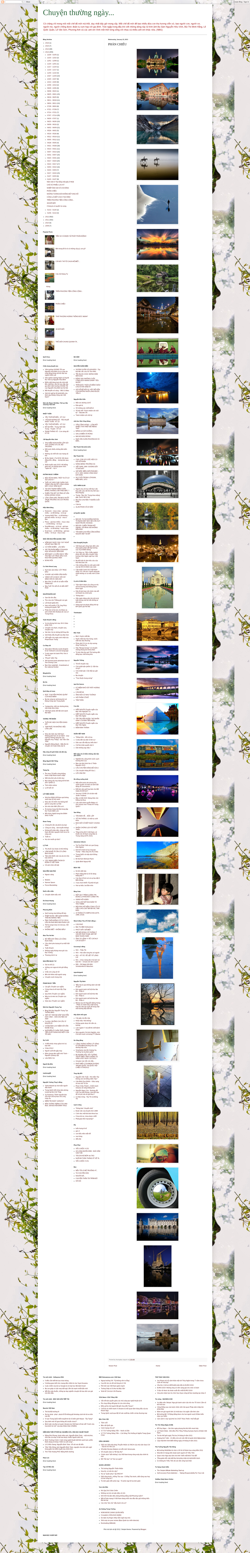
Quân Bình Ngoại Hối (83, 861)
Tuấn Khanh (49, 948)
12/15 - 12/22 (52, 58)
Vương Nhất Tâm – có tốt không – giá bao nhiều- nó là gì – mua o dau (57, 517)
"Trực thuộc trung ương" (84, 678)
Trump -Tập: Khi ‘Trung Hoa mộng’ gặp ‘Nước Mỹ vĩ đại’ (88, 496)
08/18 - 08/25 (52, 97)
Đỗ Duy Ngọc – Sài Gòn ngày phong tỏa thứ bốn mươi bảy (177, 1428)
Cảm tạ (78, 504)
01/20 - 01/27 (52, 179)
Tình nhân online (51, 785)
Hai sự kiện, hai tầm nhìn (84, 885)
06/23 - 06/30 (52, 121)
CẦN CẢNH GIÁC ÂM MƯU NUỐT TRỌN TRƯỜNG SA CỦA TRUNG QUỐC (57, 499)
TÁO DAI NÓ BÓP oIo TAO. (85, 1156)
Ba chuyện (79, 675)
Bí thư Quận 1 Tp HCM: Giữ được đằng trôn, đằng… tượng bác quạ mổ (56, 460)
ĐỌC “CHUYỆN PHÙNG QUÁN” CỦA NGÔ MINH (56, 695)
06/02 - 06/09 (52, 127)
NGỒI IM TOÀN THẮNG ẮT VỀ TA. (88, 1158)
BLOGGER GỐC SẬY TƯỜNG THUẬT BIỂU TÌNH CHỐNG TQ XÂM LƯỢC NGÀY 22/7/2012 (87, 1056)
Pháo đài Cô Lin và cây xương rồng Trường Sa (86, 644)
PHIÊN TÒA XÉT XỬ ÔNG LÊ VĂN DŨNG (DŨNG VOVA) (57, 494)
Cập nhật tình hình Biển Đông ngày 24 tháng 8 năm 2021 (177, 1441)
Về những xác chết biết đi (85, 408)
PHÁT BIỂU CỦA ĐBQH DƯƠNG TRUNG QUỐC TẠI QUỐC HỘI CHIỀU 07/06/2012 (87, 1065)
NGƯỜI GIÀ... (80, 1176)
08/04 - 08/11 (52, 103)
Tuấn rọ (47, 837)
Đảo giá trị (79, 405)
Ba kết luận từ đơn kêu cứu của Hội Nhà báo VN (87, 561)
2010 (47, 223)
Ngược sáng (49, 874)
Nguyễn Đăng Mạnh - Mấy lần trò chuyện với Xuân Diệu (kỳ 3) (56, 745)
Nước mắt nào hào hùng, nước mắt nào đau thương (87, 640)
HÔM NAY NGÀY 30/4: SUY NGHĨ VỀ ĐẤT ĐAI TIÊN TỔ (57, 543)
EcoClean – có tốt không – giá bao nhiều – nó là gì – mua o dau (57, 532)
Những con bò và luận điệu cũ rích (113, 1493)
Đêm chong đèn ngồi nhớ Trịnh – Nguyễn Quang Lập (56, 1054)
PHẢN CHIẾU (52, 191)
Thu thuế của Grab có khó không (56, 849)
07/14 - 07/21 (52, 112)
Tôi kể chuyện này (82, 664)
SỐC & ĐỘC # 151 (82, 1161)
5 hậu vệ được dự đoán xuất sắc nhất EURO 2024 (174, 1390)
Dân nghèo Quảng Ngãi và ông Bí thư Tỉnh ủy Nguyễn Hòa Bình (57, 379)
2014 (47, 49)
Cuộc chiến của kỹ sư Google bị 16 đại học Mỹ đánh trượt (65, 1386)
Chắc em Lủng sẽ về (52, 972)
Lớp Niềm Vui (50, 1058)
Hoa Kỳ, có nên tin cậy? (109, 1471)
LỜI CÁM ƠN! (80, 773)
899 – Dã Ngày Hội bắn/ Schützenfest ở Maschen (84, 965)
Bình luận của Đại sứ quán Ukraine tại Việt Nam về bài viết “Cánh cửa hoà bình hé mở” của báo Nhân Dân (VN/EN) (69, 1425)
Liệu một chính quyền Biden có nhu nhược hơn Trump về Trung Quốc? (87, 804)
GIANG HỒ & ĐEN (82, 899)
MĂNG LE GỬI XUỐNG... (84, 431)
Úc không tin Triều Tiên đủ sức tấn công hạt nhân (174, 1461)
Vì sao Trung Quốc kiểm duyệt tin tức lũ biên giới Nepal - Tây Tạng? (69, 1419)
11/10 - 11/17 (52, 70)
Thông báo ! (80, 596)
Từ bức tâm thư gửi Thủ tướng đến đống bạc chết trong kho (88, 653)
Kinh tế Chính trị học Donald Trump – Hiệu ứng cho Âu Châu (87, 851)
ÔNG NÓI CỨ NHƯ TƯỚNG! (86, 695)
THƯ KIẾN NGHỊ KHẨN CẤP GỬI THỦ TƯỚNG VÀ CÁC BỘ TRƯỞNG (56, 445)
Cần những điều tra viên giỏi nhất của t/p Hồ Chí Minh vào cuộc (87, 566)
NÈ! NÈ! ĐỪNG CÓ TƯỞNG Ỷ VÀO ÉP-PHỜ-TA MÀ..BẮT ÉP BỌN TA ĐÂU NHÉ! (86, 934)
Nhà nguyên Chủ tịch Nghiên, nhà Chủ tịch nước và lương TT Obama (88, 1033)
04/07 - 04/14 (52, 152)
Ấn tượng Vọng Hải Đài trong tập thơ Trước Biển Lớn (56, 810)
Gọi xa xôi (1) (49, 965)
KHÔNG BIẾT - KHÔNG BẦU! (55, 929)
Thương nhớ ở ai (51, 955)
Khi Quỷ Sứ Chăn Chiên (109, 1490)
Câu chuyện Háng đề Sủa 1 (85, 771)
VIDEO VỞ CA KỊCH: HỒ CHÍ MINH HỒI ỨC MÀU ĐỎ (55, 578)
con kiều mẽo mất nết (83, 1134)
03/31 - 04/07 (52, 155)
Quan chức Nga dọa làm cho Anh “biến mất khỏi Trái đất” (177, 1456)
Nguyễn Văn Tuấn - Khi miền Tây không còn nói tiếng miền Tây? (87, 1078)
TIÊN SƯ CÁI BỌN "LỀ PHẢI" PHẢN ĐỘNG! (71, 236)
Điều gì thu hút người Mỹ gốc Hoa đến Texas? (117, 1406)
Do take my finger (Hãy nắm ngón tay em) (115, 1518)
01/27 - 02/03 (52, 176)
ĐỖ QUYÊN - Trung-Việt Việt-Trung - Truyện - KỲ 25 (55, 428)
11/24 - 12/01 (52, 64)
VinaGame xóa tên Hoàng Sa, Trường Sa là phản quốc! (86, 1051)
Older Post (202, 1366)
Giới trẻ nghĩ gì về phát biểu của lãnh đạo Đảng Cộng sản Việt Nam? (56, 395)
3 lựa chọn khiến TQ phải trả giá (87, 883)
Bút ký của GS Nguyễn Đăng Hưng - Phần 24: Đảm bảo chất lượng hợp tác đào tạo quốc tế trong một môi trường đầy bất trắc (88, 1005)
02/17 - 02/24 (52, 173)
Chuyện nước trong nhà (53, 977)
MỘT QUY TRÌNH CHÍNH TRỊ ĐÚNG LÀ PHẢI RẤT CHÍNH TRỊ (87, 896)
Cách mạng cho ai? (108, 1428)
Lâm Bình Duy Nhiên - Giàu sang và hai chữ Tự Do (87, 1082)
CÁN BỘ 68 (80, 692)
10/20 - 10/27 (52, 79)
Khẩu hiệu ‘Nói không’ (83, 1021)
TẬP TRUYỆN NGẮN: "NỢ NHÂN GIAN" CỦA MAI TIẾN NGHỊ (87, 719)
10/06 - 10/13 (52, 85)
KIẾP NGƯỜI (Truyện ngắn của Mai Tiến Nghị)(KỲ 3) (87, 710)
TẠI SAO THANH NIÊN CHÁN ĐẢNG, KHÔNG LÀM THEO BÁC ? (57, 490)
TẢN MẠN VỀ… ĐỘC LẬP (85, 816)
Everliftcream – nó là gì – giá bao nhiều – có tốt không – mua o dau (56, 527)
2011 (47, 220)
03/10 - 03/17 (52, 164)
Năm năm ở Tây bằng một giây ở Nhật (60, 182)
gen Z (78, 1131)
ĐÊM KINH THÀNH (82, 728)
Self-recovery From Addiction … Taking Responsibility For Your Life (180, 1473)
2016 (47, 43)
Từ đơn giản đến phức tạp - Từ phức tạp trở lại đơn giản (120, 1481)
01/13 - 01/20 (52, 210)
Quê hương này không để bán (55, 913)
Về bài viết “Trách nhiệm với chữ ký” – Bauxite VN (87, 411)
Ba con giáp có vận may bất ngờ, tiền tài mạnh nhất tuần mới (66, 1388)
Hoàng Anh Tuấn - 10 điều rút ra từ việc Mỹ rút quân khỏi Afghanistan (181, 1438)
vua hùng (79, 1136)
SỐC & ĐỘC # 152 (82, 1148)
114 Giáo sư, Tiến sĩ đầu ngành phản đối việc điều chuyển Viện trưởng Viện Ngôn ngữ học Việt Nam (87, 555)
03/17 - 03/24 (52, 161)
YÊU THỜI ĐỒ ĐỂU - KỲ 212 (55, 417)
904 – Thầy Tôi (81, 950)
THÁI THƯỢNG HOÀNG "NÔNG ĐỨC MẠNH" (72, 316)
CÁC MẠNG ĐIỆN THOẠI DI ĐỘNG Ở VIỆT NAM (55, 861)
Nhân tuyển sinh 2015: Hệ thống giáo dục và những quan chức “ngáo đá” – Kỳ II (56, 466)
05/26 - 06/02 (52, 130)
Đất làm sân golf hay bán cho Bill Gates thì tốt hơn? (87, 790)
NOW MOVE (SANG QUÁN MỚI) (112, 1512)
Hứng (48, 286)
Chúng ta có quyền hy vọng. (57, 206)
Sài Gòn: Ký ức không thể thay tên (57, 632)
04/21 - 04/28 (52, 146)
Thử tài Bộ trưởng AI (52, 1412)
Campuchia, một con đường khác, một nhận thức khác (57, 707)
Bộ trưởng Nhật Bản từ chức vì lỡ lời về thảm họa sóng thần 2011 (180, 1450)
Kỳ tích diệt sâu (81, 871)
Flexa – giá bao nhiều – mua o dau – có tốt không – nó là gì (57, 523)
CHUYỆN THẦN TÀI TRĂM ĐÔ (86, 1178)
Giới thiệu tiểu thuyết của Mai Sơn (57, 635)
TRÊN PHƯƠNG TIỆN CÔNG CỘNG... (60, 200)
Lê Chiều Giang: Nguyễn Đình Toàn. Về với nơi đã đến (64, 1444)
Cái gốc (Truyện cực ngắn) (54, 987)
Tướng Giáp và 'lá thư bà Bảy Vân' (113, 1388)
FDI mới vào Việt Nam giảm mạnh (113, 1386)
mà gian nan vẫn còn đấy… (85, 1061)
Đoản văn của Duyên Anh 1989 (87, 1111)
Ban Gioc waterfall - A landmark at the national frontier (57, 666)
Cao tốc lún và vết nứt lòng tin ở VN (113, 1383)
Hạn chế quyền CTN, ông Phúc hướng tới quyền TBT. (56, 606)
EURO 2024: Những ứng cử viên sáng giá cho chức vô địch (178, 1388)
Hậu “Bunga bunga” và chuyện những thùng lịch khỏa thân (86, 649)
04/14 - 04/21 (52, 149)
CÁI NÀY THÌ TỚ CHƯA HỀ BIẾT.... (68, 261)
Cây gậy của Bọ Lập (83, 1018)
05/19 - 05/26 (52, 134)
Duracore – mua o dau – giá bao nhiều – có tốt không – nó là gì (56, 512)
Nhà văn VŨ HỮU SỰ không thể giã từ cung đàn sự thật (56, 803)
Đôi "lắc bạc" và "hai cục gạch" (111, 1459)
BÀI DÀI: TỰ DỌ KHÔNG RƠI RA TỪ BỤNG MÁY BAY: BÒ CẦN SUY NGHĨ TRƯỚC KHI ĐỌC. (88, 521)
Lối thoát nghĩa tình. (52, 603)
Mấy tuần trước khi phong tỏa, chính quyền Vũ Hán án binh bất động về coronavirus (87, 784)
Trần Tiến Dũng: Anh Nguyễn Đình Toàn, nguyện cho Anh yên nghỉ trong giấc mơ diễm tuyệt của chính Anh (68, 1448)
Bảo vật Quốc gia (107, 1425)
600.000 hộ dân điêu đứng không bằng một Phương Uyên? (122, 1496)
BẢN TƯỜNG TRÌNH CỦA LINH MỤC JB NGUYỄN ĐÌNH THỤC (56, 1105)
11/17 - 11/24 (52, 67)
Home (158, 1366)
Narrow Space (50, 882)
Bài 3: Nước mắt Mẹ (83, 636)
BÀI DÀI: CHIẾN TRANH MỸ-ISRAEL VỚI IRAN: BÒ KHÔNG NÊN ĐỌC (87, 527)
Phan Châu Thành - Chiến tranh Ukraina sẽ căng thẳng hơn (87, 1087)
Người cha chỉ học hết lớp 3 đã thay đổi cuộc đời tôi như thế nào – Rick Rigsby (88, 491)
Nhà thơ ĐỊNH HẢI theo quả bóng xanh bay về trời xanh (57, 798)
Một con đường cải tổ (83, 403)
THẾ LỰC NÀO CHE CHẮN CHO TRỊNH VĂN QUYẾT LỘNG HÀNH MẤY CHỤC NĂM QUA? (57, 484)
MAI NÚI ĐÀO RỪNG (83, 436)
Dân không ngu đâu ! (83, 748)
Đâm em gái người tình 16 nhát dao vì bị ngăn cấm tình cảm (178, 1412)
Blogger (143, 1529)
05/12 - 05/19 (52, 137)
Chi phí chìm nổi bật (52, 865)
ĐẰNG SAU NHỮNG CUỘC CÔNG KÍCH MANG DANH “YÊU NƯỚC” (87, 380)
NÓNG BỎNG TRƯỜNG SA (85, 464)
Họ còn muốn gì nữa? (52, 839)
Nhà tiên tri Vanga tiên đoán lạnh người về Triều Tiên (176, 1453)
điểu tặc (78, 1139)
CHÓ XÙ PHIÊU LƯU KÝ (55, 185)
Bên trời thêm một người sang (55, 974)
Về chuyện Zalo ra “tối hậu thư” (112, 1452)
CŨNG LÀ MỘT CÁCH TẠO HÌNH (58, 197)
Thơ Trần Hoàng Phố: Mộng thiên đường (59, 1452)
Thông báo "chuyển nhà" (84, 1108)
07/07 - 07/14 (52, 115)
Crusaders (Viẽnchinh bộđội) (111, 1515)
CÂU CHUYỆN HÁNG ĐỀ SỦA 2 (87, 768)
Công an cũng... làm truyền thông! (57, 828)
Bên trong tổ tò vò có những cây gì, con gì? (71, 249)
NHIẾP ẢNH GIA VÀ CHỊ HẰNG (58, 188)
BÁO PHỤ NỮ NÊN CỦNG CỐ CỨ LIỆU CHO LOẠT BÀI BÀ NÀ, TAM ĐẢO (88, 908)
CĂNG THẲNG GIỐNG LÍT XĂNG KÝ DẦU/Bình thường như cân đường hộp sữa (87, 1045)
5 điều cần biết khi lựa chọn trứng (57, 1381)
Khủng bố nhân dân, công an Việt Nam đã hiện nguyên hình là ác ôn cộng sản (57, 832)
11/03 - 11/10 (52, 73)
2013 (47, 52)
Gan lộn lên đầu (50, 597)
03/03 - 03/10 (52, 167)
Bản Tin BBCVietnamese (84, 927)
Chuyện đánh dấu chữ (53, 895)
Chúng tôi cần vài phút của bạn (56, 825)
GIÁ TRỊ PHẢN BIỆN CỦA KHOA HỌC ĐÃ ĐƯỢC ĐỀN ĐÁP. (56, 550)
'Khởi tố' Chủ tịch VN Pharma (111, 1391)
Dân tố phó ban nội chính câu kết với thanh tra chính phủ (87, 592)
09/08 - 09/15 (52, 91)
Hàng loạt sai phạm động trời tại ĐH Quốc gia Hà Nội (87, 605)
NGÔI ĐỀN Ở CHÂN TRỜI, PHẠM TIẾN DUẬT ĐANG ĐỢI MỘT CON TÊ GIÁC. (57, 1032)
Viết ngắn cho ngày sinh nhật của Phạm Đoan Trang (56, 638)
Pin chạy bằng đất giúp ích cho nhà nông (115, 1403)
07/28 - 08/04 (52, 106)
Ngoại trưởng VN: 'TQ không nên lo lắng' (115, 1381)
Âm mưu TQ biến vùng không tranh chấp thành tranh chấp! (55, 774)
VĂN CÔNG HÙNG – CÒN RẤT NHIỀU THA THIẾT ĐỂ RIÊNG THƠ (87, 426)
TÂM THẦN (80, 700)
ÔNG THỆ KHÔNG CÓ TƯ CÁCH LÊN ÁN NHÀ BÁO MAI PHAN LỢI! (57, 921)
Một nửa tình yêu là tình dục (54, 778)
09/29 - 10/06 (52, 88)
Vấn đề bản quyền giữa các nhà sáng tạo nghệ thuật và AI (121, 1401)
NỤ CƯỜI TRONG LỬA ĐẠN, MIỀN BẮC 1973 (86, 478)
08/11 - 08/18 (52, 100)
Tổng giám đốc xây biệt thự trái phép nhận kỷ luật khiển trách (178, 1458)
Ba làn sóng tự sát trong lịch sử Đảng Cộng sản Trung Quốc (56, 700)
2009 (47, 226)
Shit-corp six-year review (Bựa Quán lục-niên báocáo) (120, 1520)
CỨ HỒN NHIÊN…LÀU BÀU (55, 547)
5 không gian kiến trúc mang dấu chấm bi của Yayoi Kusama (66, 1383)
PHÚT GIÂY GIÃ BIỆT (83, 930)
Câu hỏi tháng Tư (62, 274)
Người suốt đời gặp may (53, 1051)
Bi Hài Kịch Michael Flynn (85, 859)
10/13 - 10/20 (52, 82)
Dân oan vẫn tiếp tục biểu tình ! (87, 742)
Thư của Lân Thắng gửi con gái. (56, 600)
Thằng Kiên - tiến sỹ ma (84, 737)
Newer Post (113, 1366)
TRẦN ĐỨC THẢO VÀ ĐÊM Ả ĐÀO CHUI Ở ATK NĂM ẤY (88, 386)
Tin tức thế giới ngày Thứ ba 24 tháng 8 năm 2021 (174, 1435)
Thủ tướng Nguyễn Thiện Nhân (112, 1468)
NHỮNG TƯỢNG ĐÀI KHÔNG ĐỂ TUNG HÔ (62, 194)
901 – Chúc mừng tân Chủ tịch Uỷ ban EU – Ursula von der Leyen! (88, 961)
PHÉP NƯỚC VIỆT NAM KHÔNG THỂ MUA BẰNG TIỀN (56, 917)
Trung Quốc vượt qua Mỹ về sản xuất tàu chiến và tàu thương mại (124, 1413)
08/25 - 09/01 (52, 94)
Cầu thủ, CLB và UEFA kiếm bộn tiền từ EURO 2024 (175, 1385)
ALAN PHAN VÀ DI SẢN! (84, 507)
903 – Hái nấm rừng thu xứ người (87, 953)
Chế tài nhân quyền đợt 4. (85, 745)
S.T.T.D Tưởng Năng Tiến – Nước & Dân (115, 1431)
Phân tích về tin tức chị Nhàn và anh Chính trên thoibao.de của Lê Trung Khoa (57, 612)
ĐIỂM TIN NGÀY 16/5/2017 (54, 1101)
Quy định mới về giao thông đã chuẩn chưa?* (61, 1421)
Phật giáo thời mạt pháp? (84, 1119)
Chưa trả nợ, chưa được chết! (86, 1116)
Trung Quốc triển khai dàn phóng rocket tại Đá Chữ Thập (56, 1091)
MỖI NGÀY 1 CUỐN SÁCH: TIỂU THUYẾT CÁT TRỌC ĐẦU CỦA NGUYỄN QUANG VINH (56, 556)
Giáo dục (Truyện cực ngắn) (55, 1001)
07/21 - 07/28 (52, 109)
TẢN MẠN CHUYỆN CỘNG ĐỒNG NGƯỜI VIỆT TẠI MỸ (88, 533)
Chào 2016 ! (49, 1048)
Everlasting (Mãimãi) (108, 1523)
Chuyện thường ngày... (78, 12)
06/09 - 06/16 (52, 124)
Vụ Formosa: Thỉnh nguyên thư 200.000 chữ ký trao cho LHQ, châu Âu (56, 1096)
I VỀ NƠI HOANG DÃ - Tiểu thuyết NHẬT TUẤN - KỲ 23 (57, 420)
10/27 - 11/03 (52, 76)
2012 (47, 217)
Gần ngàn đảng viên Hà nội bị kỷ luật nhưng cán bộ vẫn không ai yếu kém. (87, 600)
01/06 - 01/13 (52, 213)
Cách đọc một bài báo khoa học (87, 1113)
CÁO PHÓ (79, 924)
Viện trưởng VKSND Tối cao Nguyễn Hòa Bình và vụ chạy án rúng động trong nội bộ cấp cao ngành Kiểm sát (56, 372)
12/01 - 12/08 (52, 61)
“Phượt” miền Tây (51, 658)
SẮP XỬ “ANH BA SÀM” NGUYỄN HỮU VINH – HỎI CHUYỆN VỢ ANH (57, 1017)
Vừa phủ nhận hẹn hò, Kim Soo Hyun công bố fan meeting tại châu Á (181, 1393)
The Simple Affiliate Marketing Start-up (170, 1470)
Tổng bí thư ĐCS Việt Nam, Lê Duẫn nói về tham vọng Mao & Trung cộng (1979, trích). (86, 834)
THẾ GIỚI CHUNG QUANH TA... (67, 342)
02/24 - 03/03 (52, 170)
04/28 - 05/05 (52, 143)
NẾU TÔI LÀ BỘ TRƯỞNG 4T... (87, 1170)
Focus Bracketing (51, 885)
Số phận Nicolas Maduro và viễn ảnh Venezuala (118, 1449)
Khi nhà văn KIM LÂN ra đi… (55, 806)
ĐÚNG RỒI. (49, 560)
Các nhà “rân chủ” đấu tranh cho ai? (113, 1503)
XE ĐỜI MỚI (51, 203)
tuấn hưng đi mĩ (81, 1128)
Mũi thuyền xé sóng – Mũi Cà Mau (57, 390)
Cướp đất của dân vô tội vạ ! (86, 740)
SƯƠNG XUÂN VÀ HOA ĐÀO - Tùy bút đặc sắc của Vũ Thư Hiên (88, 370)
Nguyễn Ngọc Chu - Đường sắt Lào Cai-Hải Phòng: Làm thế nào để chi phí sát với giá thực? (87, 1092)
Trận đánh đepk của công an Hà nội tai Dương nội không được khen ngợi (87, 586)
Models (47, 880)
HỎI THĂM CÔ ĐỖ (82, 697)
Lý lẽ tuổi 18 (49, 788)
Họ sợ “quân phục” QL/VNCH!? (112, 1474)
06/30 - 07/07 (52, 118)
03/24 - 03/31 (52, 158)
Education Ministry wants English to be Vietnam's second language (56, 650)
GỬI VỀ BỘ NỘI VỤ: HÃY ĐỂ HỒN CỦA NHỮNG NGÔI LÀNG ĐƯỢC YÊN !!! (88, 391)
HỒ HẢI (78, 1181)
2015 (47, 46)
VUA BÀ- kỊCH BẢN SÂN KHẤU (56, 574)
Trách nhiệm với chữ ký (84, 415)
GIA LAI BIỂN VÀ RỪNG (84, 434)
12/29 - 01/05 (52, 55)
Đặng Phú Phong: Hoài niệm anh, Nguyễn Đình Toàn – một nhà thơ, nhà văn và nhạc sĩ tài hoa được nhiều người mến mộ (69, 1436)
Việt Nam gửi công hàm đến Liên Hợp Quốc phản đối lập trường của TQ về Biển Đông (87, 548)
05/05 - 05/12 (52, 140)
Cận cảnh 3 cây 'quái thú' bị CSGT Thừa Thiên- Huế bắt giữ (178, 1419)
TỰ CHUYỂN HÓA (82, 1173)
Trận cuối (104, 1423)
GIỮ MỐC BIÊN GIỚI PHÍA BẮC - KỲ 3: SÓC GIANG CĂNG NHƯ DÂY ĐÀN (87, 473)
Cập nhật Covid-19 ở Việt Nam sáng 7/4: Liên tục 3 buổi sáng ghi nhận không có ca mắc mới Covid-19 (88, 572)
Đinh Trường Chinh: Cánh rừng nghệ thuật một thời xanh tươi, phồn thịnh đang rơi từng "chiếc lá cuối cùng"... (69, 1441)
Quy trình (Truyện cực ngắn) (55, 994)
